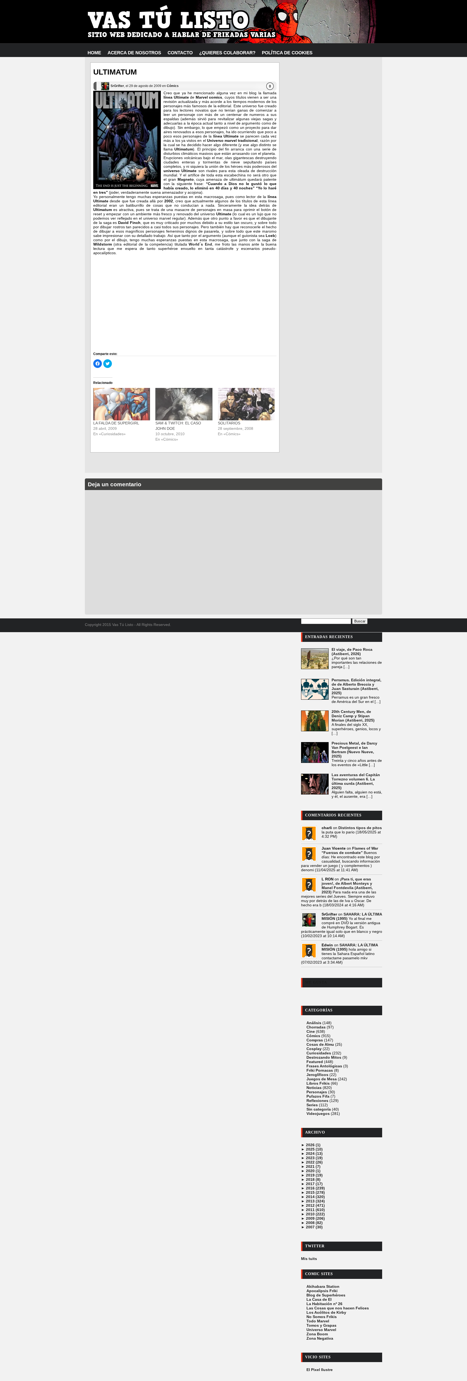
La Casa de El (319, 1299)
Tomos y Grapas (321, 1325)
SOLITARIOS (229, 423)
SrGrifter (117, 86)
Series (312, 1105)
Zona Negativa (319, 1338)
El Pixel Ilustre (319, 1369)
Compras (314, 1040)
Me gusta (316, 982)
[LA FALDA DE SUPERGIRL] (121, 404)
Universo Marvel (321, 1330)
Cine (310, 1031)
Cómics (173, 86)
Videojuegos (318, 1113)
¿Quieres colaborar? (227, 52)
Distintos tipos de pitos (360, 828)
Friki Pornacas (319, 1070)
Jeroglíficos (317, 1074)
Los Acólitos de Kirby (326, 1312)
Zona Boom (317, 1334)
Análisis (313, 1023)
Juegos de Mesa (321, 1079)
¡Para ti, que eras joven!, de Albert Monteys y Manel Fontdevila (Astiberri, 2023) (347, 885)
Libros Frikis (318, 1083)
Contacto (180, 52)
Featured (314, 1062)
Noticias (314, 1087)
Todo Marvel (317, 1321)
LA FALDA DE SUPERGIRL (116, 423)
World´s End (200, 244)
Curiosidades (318, 1053)
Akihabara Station (322, 1286)
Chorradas (316, 1027)
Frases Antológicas (324, 1066)
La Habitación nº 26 (324, 1304)
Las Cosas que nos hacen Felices (337, 1308)
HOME (94, 52)
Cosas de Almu (320, 1044)
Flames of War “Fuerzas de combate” (350, 850)
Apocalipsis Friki (322, 1291)
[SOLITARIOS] (246, 404)
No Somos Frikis (321, 1317)
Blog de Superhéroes (325, 1295)
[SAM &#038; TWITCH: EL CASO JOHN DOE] (183, 404)
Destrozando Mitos (323, 1057)
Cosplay (314, 1049)
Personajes (316, 1092)
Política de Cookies (287, 52)
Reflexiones (317, 1100)
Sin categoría (318, 1109)
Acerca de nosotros (134, 52)
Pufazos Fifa (317, 1096)
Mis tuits (309, 1258)
